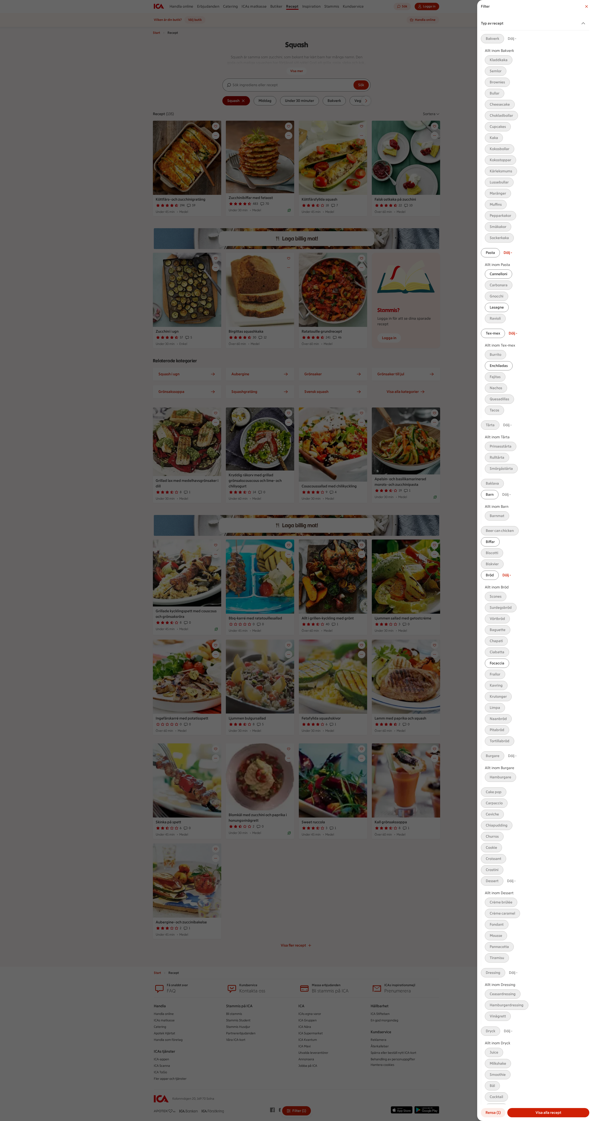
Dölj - (512, 38)
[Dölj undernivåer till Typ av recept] (584, 23)
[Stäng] (586, 6)
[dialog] (535, 560)
